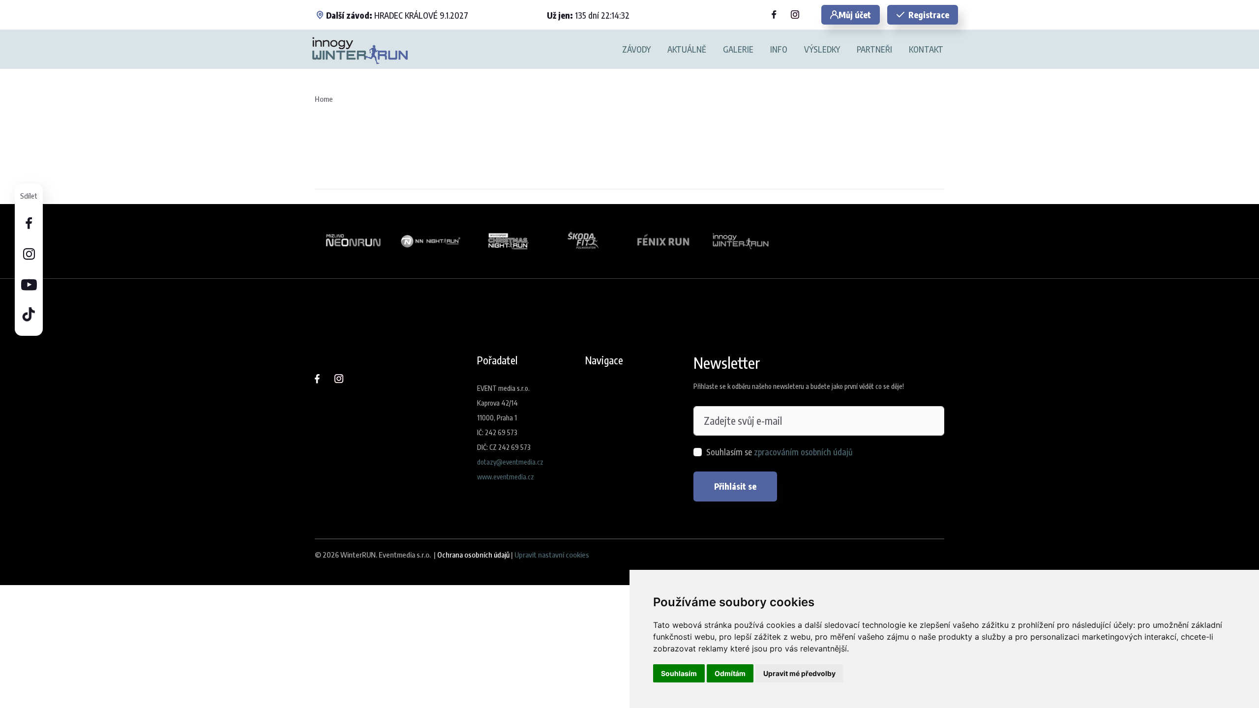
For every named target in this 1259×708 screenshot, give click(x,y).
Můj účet (855, 14)
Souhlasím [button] (679, 673)
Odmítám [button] (730, 673)
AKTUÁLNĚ (686, 49)
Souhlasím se (779, 451)
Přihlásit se (735, 486)
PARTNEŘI (874, 49)
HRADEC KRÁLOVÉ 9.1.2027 (397, 15)
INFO (778, 49)
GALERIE (738, 49)
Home (324, 98)
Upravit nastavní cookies (551, 554)
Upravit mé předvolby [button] (799, 673)
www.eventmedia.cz (505, 476)
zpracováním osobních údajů (803, 451)
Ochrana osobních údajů (473, 554)
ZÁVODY (636, 49)
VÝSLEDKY (822, 49)
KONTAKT (926, 49)
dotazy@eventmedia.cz (510, 462)
